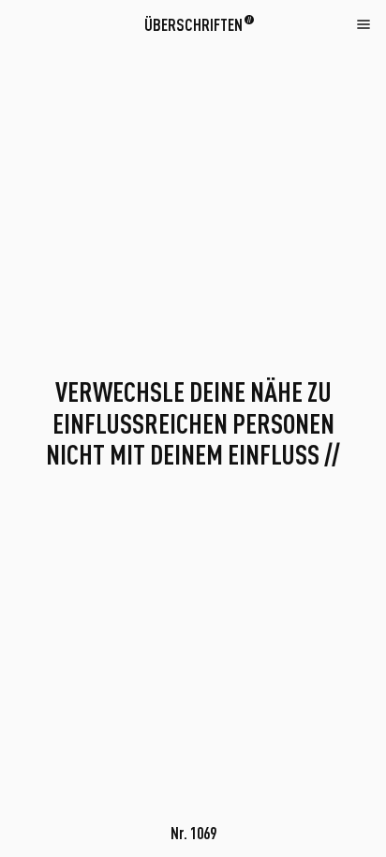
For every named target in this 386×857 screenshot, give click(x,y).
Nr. (193, 832)
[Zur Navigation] (363, 23)
